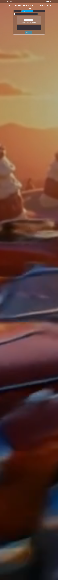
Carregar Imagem (29, 20)
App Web (47, 1)
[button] (51, 1)
